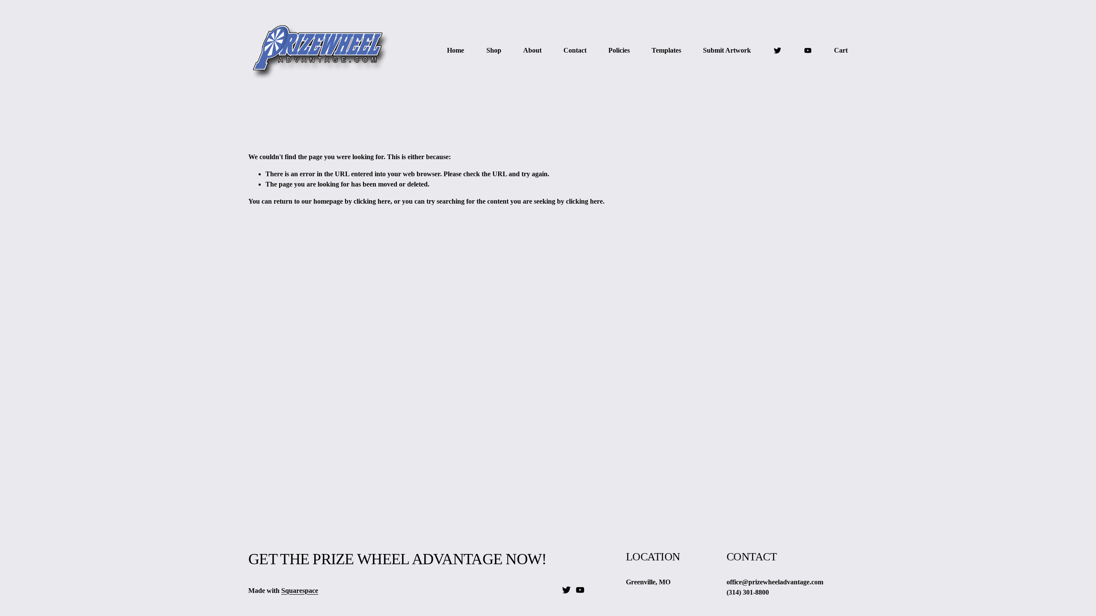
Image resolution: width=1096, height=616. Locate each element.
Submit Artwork (727, 50)
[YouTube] (808, 50)
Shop (493, 50)
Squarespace (299, 590)
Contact (575, 50)
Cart (841, 50)
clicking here (372, 201)
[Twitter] (777, 50)
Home (455, 50)
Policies (619, 50)
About (532, 50)
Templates (666, 50)
